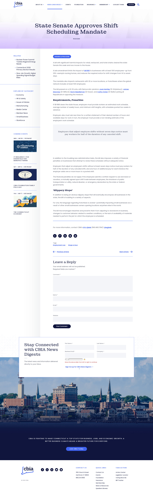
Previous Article (63, 252)
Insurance (91, 4)
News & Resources (54, 4)
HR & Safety (21, 98)
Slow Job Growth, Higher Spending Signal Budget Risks (26, 75)
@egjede (107, 227)
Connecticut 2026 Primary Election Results (25, 68)
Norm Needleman (77, 92)
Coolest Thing (118, 4)
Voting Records (121, 478)
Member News (22, 113)
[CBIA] (18, 5)
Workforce (20, 120)
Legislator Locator (122, 475)
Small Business (22, 117)
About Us (39, 4)
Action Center (121, 472)
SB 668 (87, 70)
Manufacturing (22, 106)
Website (55, 315)
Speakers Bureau (102, 488)
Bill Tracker (120, 480)
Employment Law (59, 245)
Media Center (21, 109)
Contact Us (100, 472)
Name (55, 295)
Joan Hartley (104, 89)
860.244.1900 (80, 478)
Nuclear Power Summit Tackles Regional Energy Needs (26, 62)
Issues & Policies (22, 102)
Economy (20, 95)
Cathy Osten (102, 92)
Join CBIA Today (76, 449)
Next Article (124, 252)
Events (68, 4)
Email (55, 305)
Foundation (78, 4)
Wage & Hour (73, 245)
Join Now (131, 4)
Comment (57, 274)
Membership (104, 4)
